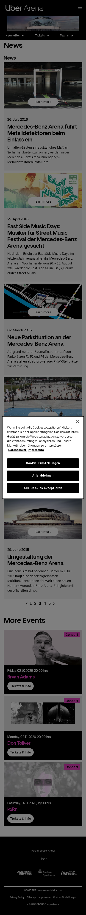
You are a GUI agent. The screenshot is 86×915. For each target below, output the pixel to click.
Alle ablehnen (42, 475)
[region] (43, 457)
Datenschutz (17, 450)
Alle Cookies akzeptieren (43, 488)
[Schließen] (77, 422)
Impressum (36, 450)
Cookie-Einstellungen (43, 463)
